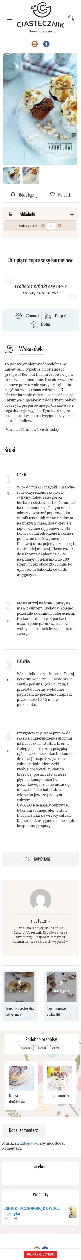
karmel (42, 1048)
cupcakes (26, 1048)
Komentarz (42, 859)
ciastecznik (40, 921)
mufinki (56, 1048)
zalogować (29, 1143)
